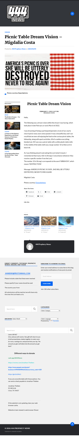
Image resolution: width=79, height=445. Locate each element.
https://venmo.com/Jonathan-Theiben (21, 362)
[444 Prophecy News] (39, 13)
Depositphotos (41, 183)
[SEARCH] (34, 309)
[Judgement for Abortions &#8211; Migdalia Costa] (31, 221)
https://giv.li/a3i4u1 (14, 374)
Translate (56, 321)
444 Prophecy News (19, 49)
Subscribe (47, 283)
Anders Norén (16, 431)
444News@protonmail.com (17, 273)
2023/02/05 (32, 49)
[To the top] (72, 424)
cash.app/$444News (15, 358)
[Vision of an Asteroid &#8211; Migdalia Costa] (66, 221)
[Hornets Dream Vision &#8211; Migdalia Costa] (49, 221)
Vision (7, 32)
